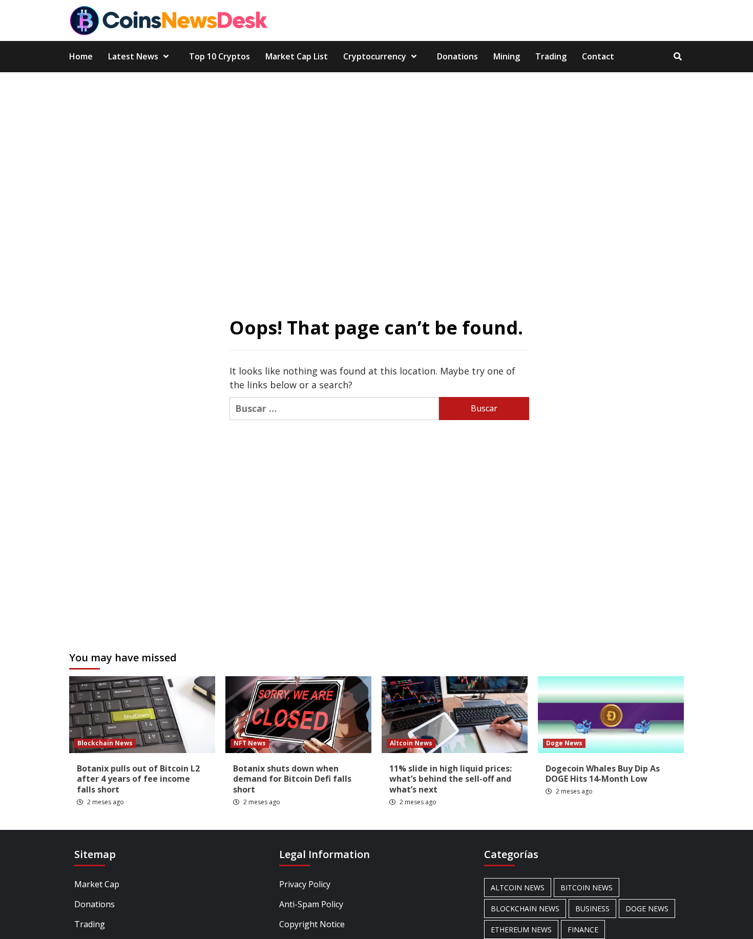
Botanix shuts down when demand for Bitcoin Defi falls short (292, 779)
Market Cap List (296, 56)
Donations (457, 56)
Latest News (133, 56)
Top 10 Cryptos (219, 56)
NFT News (250, 743)
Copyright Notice (312, 924)
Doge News (564, 743)
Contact (598, 56)
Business (592, 908)
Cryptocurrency (374, 56)
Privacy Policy (304, 884)
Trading (551, 56)
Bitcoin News (586, 887)
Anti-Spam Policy (311, 904)
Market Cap (96, 884)
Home (81, 56)
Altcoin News (411, 743)
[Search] (677, 56)
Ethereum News (521, 929)
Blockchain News (105, 743)
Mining (506, 56)
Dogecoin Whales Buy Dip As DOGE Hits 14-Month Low (603, 774)
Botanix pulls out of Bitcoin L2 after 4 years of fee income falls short (138, 779)
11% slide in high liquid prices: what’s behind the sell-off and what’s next (450, 779)
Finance (583, 929)
